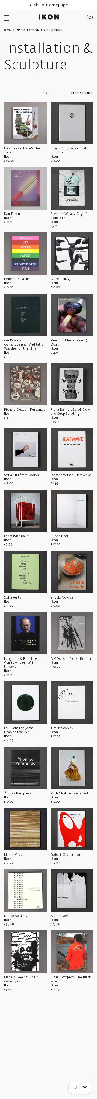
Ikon (8, 30)
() (89, 17)
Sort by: (50, 93)
